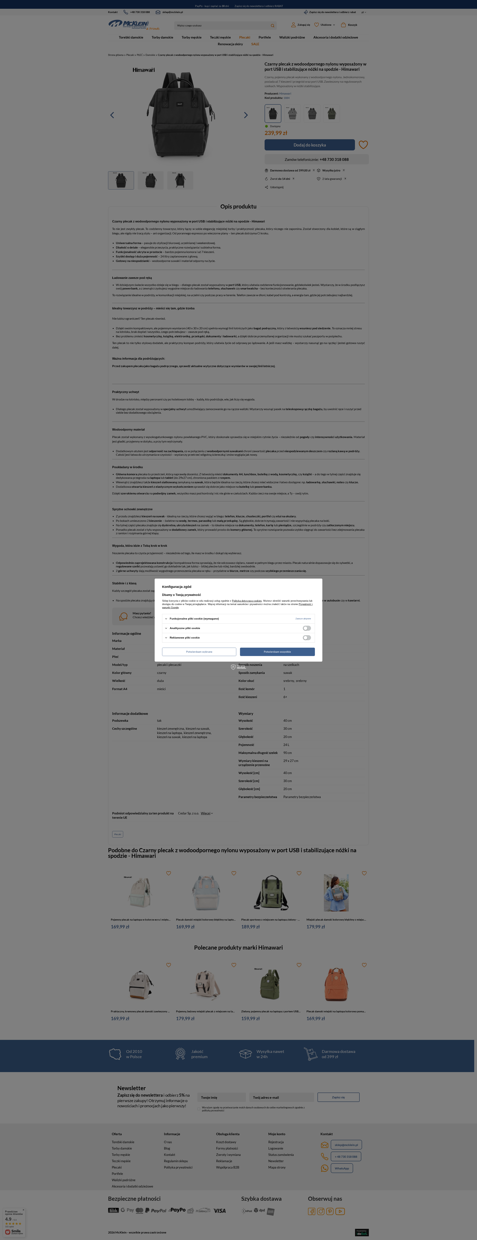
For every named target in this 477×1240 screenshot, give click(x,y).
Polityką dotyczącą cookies (247, 600)
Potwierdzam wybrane (199, 651)
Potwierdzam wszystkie (277, 651)
